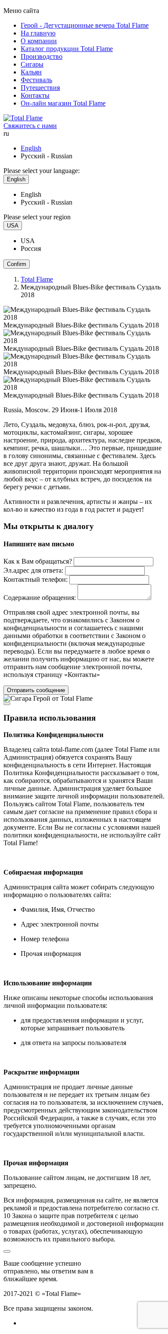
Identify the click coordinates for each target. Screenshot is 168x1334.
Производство (41, 56)
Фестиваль (36, 79)
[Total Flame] (23, 118)
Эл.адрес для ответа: (33, 570)
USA (28, 240)
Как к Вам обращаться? (37, 561)
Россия (31, 248)
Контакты (35, 95)
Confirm (16, 264)
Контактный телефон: (35, 579)
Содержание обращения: (39, 597)
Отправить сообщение (36, 690)
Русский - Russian (46, 202)
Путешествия (40, 87)
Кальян (31, 72)
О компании (39, 41)
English (31, 148)
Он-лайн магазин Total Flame (63, 103)
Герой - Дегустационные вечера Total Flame (85, 25)
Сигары (32, 64)
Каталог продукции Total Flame (67, 48)
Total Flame (37, 279)
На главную (38, 33)
